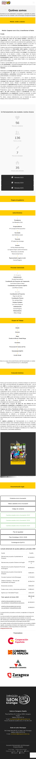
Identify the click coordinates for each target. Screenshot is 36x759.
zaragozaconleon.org (6, 628)
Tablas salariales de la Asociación (18, 504)
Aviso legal (11, 749)
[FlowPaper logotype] (5, 477)
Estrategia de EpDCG (18, 542)
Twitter (27, 751)
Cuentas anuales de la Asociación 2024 (18, 520)
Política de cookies (10, 751)
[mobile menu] (33, 2)
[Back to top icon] (32, 755)
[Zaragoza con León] (6, 2)
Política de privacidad (21, 749)
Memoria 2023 (19, 177)
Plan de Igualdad (18, 532)
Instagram (15, 753)
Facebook (20, 751)
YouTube (22, 753)
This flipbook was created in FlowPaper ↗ (26, 476)
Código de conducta (18, 509)
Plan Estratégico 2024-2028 (18, 537)
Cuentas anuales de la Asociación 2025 (18, 526)
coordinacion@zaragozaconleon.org (20, 734)
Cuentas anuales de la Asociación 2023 (18, 515)
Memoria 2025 (19, 188)
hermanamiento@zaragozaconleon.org (20, 719)
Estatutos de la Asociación (18, 498)
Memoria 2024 (19, 183)
